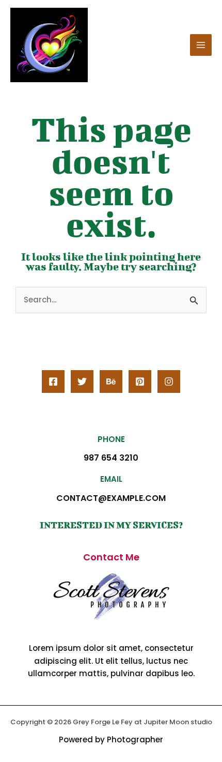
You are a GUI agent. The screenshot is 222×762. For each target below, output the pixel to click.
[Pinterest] (140, 381)
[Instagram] (168, 381)
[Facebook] (53, 381)
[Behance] (111, 381)
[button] (111, 557)
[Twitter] (82, 381)
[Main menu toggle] (201, 45)
